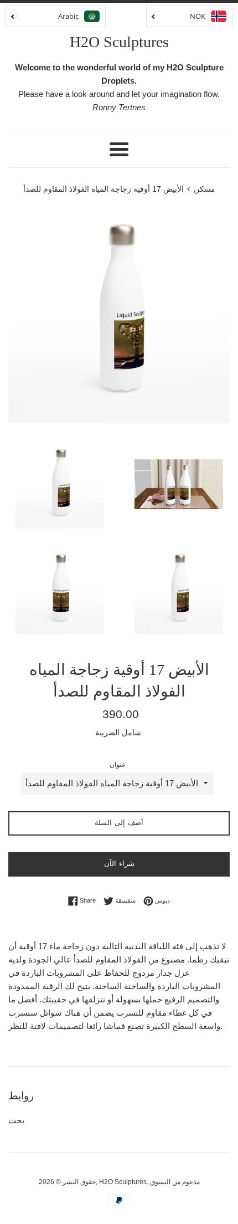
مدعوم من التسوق (175, 1182)
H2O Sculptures (119, 41)
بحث (16, 1120)
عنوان (118, 765)
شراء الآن (119, 863)
